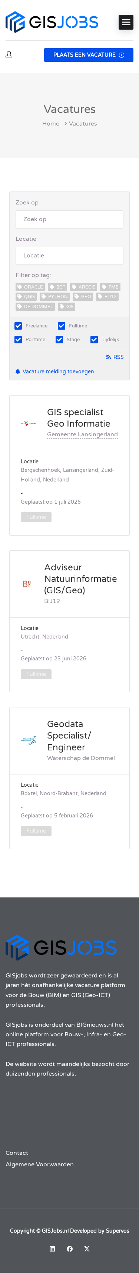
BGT (60, 287)
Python (58, 296)
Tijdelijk (110, 340)
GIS (69, 306)
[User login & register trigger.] (9, 55)
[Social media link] (52, 1248)
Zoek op (27, 202)
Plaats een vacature (85, 55)
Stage (73, 340)
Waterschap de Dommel (81, 758)
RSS (118, 357)
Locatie (26, 239)
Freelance (36, 326)
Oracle (33, 287)
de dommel (38, 306)
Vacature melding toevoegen (58, 372)
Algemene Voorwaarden (40, 1164)
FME (114, 287)
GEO (86, 296)
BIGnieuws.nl (94, 1025)
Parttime (35, 340)
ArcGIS (87, 287)
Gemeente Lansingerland (82, 434)
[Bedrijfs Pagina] (28, 423)
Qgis (29, 296)
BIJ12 (111, 296)
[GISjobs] (52, 22)
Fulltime (78, 326)
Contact (17, 1153)
